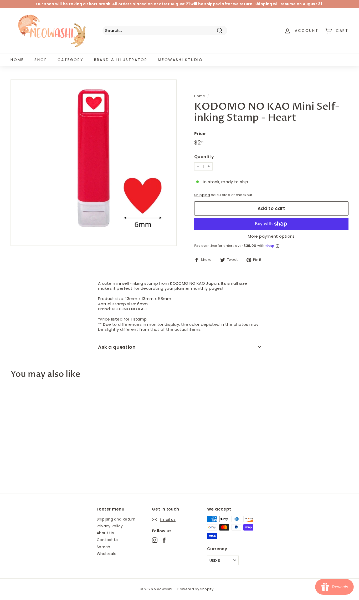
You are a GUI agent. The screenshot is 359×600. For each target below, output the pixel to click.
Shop (40, 59)
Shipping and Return (116, 519)
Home (17, 59)
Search (103, 546)
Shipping (202, 195)
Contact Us (108, 539)
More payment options (271, 236)
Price (200, 134)
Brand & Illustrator (120, 59)
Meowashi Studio (180, 59)
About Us (105, 533)
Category (70, 59)
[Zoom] (93, 163)
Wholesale (106, 553)
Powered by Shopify (195, 589)
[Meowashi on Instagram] (154, 540)
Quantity (204, 157)
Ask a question (117, 347)
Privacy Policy (110, 526)
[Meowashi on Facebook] (164, 540)
